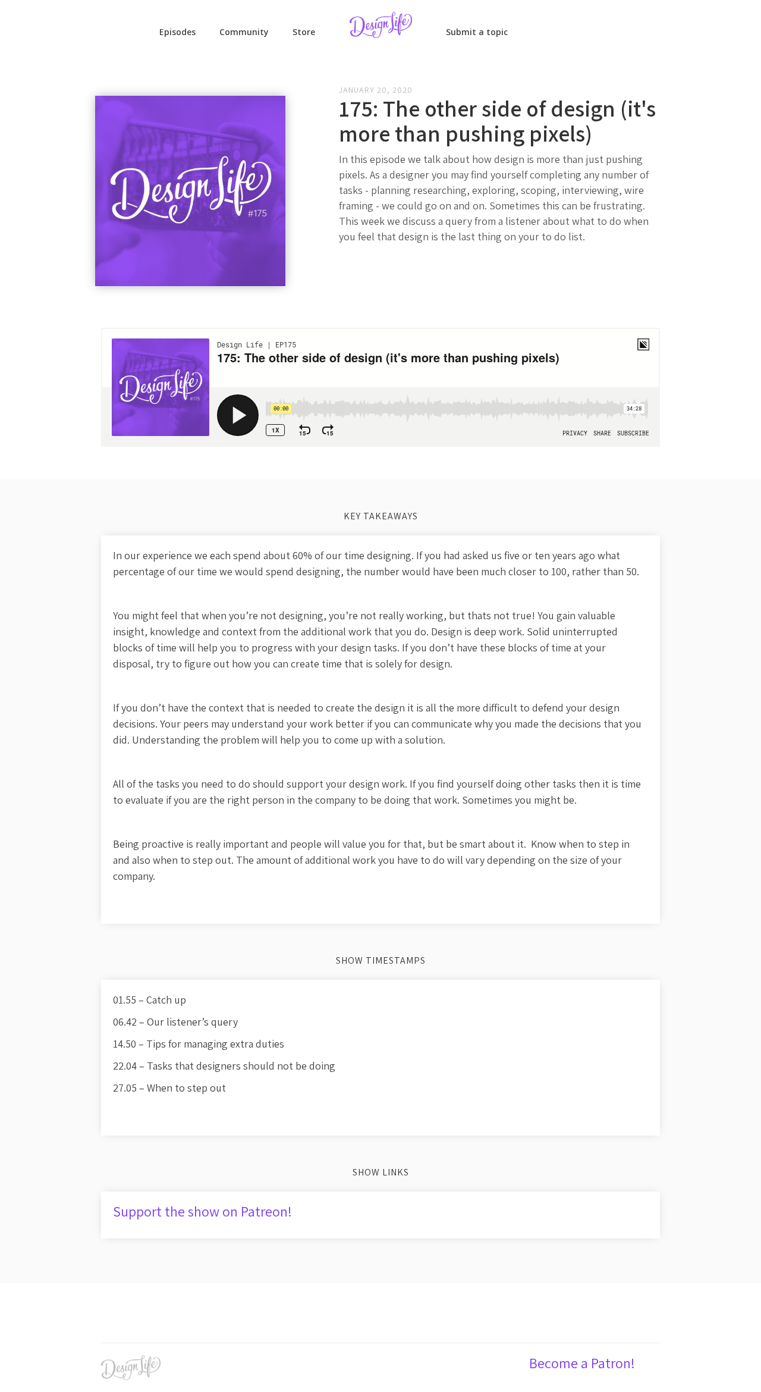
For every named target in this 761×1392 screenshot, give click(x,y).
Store (304, 31)
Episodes (177, 31)
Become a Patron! (582, 1362)
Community (244, 31)
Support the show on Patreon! (202, 1211)
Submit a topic (477, 31)
